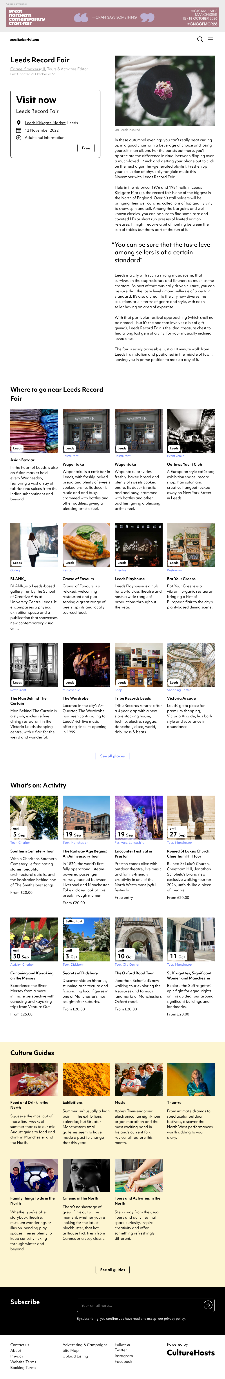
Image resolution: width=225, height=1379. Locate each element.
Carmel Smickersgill (27, 68)
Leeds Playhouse (130, 578)
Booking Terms (23, 1367)
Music (120, 1102)
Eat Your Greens (181, 578)
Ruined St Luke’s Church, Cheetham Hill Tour (188, 854)
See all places (112, 755)
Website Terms (23, 1362)
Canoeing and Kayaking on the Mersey (32, 975)
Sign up (208, 1304)
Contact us (19, 1345)
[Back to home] (24, 39)
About (15, 1350)
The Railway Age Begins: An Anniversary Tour (85, 854)
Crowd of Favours (78, 578)
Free (86, 147)
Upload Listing (75, 1356)
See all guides (112, 1269)
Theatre (174, 1102)
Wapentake (73, 464)
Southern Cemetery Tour (32, 851)
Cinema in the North (80, 1198)
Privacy (16, 1356)
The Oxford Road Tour (134, 972)
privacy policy (174, 1318)
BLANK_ (18, 578)
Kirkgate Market (129, 192)
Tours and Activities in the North (137, 1201)
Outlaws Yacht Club (184, 464)
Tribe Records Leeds (133, 698)
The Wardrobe (76, 698)
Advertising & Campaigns (85, 1345)
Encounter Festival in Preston (133, 854)
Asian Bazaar (22, 459)
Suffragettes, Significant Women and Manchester (189, 975)
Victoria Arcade (181, 698)
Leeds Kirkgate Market (45, 122)
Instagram (124, 1355)
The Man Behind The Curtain (28, 701)
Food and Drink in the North (29, 1105)
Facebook (123, 1361)
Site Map (71, 1350)
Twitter (121, 1350)
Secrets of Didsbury (80, 972)
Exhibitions (73, 1102)
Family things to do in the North (32, 1201)
